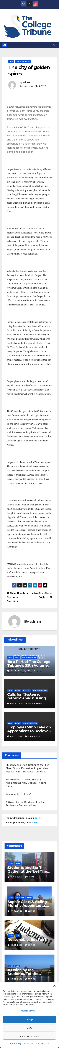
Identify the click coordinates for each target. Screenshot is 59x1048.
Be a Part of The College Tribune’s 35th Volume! (28, 663)
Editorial (20, 898)
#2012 (42, 86)
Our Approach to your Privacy (36, 1043)
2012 (11, 61)
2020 (10, 690)
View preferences (29, 1036)
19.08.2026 (16, 877)
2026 (10, 864)
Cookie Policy (15, 1043)
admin (26, 82)
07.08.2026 (16, 911)
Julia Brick (34, 736)
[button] (54, 985)
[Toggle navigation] (30, 45)
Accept (29, 1019)
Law (17, 936)
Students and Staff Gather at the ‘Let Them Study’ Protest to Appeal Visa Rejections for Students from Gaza (27, 768)
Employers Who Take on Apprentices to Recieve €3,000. (29, 731)
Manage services (28, 1011)
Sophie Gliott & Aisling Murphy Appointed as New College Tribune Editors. (25, 783)
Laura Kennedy (37, 703)
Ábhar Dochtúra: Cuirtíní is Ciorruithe (18, 597)
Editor (31, 671)
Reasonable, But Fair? (18, 794)
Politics (26, 690)
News (17, 658)
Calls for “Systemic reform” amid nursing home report (26, 698)
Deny (29, 1027)
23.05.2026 (16, 945)
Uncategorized (23, 61)
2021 (10, 658)
